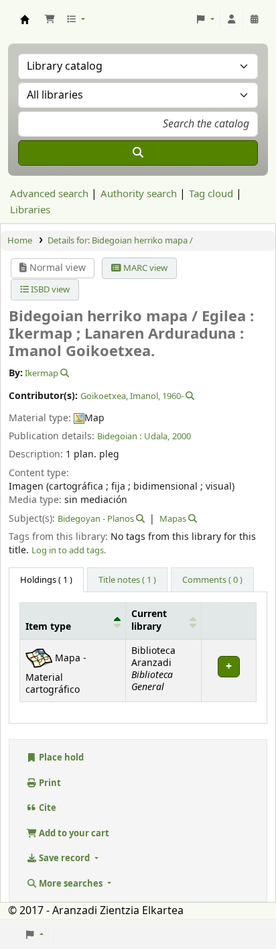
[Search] (138, 153)
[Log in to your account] (232, 19)
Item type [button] (48, 627)
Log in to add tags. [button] (68, 550)
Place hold (60, 757)
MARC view (144, 268)
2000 (181, 436)
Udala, (156, 436)
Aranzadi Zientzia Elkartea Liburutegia (24, 19)
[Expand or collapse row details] (228, 670)
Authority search (138, 193)
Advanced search (49, 193)
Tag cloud (211, 193)
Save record (64, 858)
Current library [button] (149, 620)
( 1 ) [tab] (46, 579)
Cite (46, 807)
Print (49, 783)
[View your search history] (254, 19)
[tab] (127, 580)
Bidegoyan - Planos (96, 518)
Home (19, 240)
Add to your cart (73, 833)
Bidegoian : (119, 436)
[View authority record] (63, 373)
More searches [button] (71, 883)
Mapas (172, 518)
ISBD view (49, 289)
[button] (49, 19)
